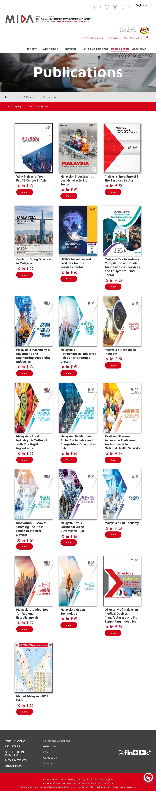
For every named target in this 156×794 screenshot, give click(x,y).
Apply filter (43, 106)
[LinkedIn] (23, 185)
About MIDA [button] (139, 48)
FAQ (125, 37)
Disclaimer (99, 779)
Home (33, 48)
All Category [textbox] (14, 106)
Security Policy (84, 779)
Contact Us (136, 37)
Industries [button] (70, 48)
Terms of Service (51, 779)
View (24, 192)
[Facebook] (27, 185)
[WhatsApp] (31, 185)
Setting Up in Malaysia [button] (95, 48)
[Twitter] (18, 185)
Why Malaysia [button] (50, 48)
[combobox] (17, 106)
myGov (109, 779)
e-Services (113, 37)
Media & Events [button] (120, 48)
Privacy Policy (68, 779)
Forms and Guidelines (93, 37)
